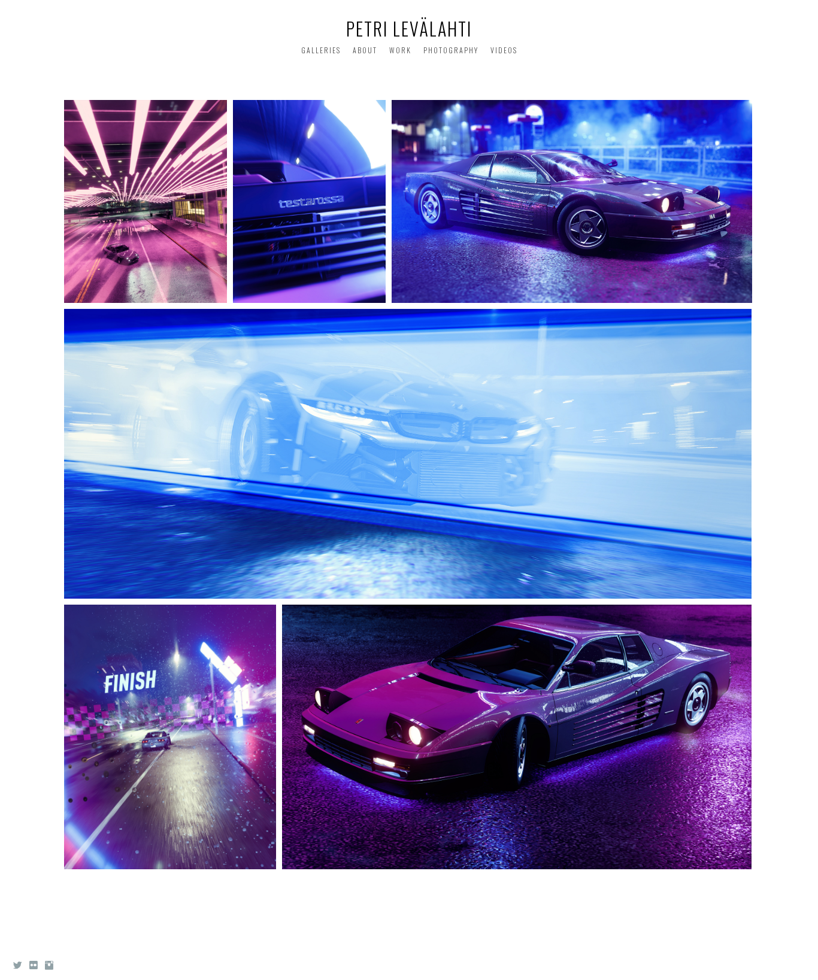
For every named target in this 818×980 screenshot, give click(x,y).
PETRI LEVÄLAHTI (409, 28)
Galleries (321, 50)
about (365, 50)
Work (400, 50)
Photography (450, 50)
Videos (503, 50)
